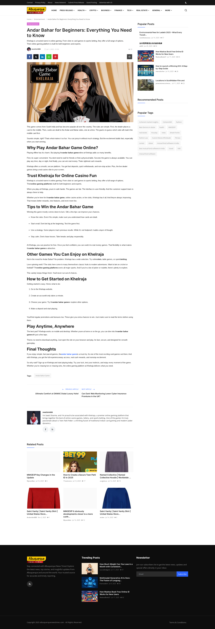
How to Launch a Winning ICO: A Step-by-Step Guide (172, 67)
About (50, 2)
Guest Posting (91, 2)
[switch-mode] (186, 2)
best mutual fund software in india (152, 148)
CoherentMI (167, 122)
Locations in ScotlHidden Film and (170, 80)
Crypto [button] (92, 10)
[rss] (30, 584)
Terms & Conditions (177, 622)
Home (54, 10)
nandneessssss (144, 38)
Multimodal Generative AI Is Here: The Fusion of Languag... (115, 579)
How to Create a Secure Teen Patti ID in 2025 (79, 476)
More (167, 10)
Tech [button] (129, 10)
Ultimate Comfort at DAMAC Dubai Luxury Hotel (57, 393)
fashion (179, 122)
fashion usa (143, 138)
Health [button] (81, 10)
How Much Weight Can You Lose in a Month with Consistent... (116, 565)
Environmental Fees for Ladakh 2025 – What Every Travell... (160, 33)
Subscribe (182, 574)
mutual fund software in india (168, 143)
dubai (151, 143)
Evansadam (104, 584)
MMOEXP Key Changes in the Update (41, 476)
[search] (186, 10)
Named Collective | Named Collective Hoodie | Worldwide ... (115, 476)
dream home (175, 133)
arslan (102, 517)
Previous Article (72, 389)
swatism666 (48, 412)
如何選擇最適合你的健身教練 (150, 43)
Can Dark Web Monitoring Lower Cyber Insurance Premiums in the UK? (104, 395)
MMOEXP (172, 127)
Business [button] (105, 10)
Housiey (154, 133)
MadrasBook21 (161, 57)
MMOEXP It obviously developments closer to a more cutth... (78, 514)
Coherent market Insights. (149, 122)
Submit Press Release (76, 2)
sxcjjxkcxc (103, 481)
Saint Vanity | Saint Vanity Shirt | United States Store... (42, 512)
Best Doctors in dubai (147, 127)
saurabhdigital (105, 570)
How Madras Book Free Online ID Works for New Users (169, 52)
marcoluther (160, 71)
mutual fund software (147, 154)
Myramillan (31, 481)
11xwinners (67, 481)
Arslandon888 (32, 517)
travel (171, 148)
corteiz (141, 143)
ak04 (141, 46)
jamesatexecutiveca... (163, 83)
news (164, 133)
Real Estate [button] (141, 10)
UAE (179, 148)
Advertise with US (105, 2)
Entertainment (39, 19)
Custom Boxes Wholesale (161, 138)
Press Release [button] (66, 10)
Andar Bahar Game (43, 375)
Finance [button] (118, 10)
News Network (60, 2)
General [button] (156, 10)
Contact (30, 2)
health (161, 127)
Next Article (87, 389)
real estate (143, 133)
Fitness (177, 138)
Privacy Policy (40, 2)
